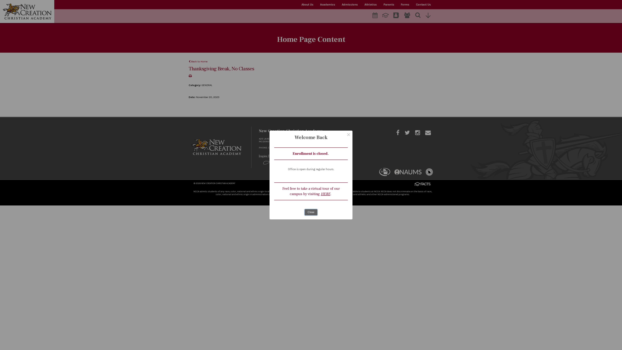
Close (311, 212)
